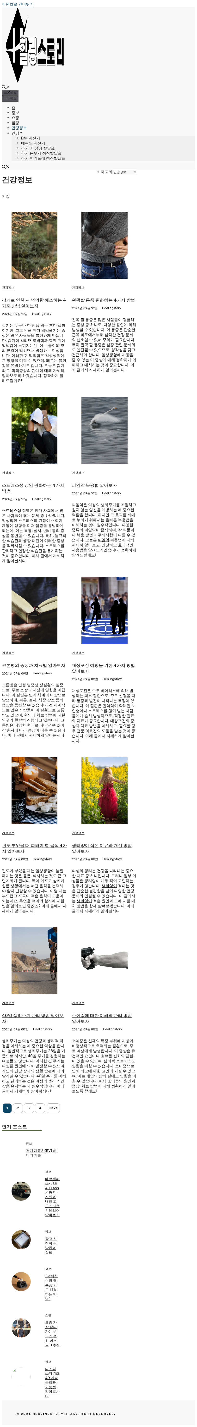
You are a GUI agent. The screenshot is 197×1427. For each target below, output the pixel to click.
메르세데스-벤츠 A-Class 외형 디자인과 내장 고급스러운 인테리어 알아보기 (52, 1197)
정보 (15, 113)
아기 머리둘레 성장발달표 (43, 158)
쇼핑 (15, 118)
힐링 (15, 123)
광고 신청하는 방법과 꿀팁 (51, 1246)
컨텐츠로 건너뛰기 (18, 4)
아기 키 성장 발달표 (38, 148)
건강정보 (19, 128)
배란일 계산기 (33, 143)
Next (53, 1108)
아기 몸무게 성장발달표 (41, 153)
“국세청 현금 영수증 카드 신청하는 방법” (51, 1287)
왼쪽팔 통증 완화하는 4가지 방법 (103, 300)
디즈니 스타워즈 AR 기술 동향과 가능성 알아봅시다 (52, 1382)
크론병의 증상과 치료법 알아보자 (33, 665)
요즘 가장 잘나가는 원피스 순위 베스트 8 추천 (52, 1333)
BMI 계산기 (30, 138)
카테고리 (104, 172)
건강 (15, 133)
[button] (6, 87)
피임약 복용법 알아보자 (94, 485)
